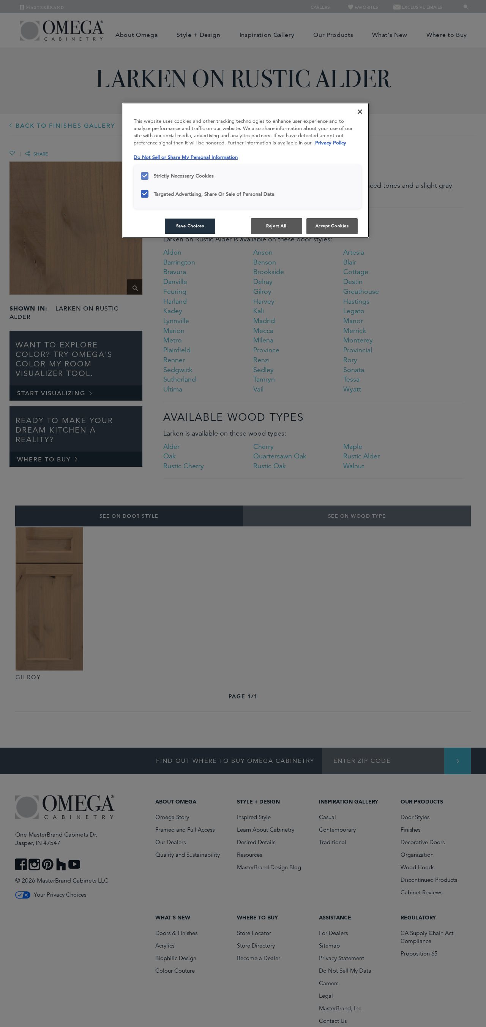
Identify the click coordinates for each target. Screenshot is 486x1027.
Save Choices (190, 225)
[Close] (360, 111)
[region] (245, 170)
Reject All (276, 225)
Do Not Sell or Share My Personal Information (186, 157)
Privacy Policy (330, 142)
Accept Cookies (332, 225)
